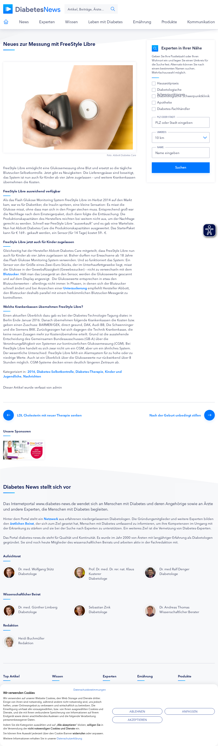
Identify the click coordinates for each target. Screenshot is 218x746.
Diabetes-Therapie (89, 371)
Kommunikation (201, 21)
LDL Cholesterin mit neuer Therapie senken (49, 415)
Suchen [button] (113, 9)
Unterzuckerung (75, 288)
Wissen (71, 21)
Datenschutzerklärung (69, 738)
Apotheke (164, 102)
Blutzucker (11, 274)
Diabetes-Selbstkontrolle (55, 371)
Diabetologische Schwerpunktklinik (183, 96)
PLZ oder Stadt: (166, 116)
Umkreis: (162, 132)
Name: (160, 147)
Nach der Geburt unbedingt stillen (175, 415)
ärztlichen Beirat (22, 523)
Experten (47, 21)
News (24, 21)
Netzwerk (51, 518)
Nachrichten (32, 376)
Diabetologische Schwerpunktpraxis (171, 91)
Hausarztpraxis (168, 83)
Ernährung (142, 21)
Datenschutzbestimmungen (89, 689)
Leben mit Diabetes (105, 21)
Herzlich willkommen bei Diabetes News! (6, 21)
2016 (31, 371)
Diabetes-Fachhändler (173, 108)
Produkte (169, 21)
